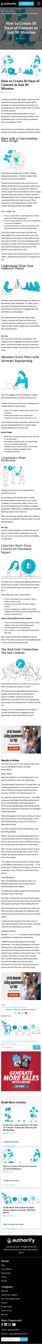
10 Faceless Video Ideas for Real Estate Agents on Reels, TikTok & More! (19, 1210)
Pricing (4, 1277)
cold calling (5, 1007)
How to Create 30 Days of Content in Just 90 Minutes (20, 1167)
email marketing (14, 1007)
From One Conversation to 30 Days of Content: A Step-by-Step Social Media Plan (20, 1127)
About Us (4, 1291)
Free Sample (26, 3)
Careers (4, 1303)
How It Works (6, 1269)
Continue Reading (9, 1146)
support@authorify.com (18, 1334)
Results (4, 1281)
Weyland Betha (14, 934)
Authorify (21, 38)
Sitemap (4, 1314)
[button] (2, 1325)
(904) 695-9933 (14, 1330)
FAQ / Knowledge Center (10, 1299)
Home (6, 11)
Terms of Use (6, 1311)
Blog (12, 11)
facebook (24, 1007)
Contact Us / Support (9, 1295)
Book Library (6, 1273)
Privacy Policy (6, 1307)
